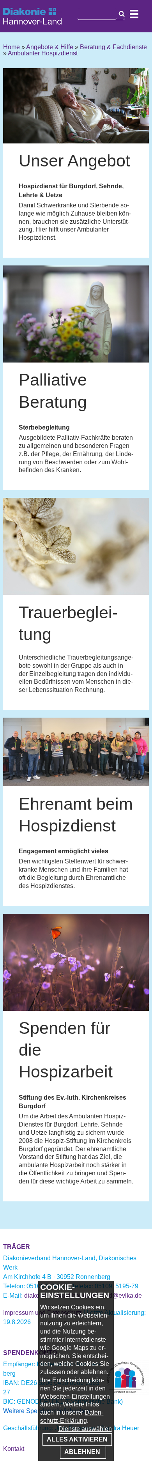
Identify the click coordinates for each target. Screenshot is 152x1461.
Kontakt (13, 1448)
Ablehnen (83, 1452)
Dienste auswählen (85, 1429)
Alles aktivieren (77, 1439)
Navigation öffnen (134, 14)
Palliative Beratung (53, 390)
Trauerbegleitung (68, 623)
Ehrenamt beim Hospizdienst (76, 814)
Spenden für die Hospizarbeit (66, 1050)
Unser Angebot (74, 160)
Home (11, 47)
